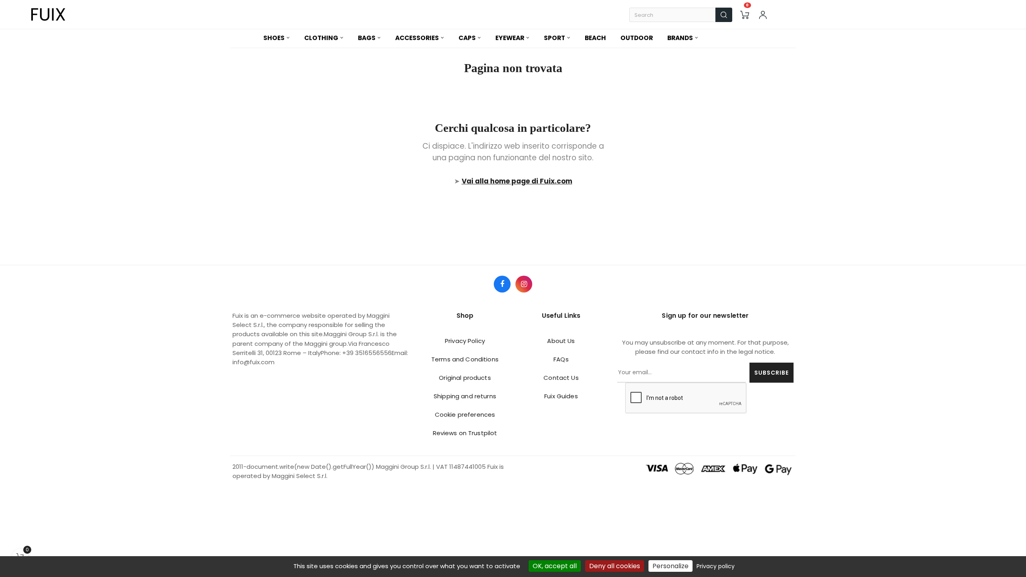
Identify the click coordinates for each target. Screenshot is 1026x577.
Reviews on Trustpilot (465, 433)
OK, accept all (555, 566)
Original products (465, 377)
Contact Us (560, 377)
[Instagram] (523, 284)
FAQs (561, 359)
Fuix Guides (561, 396)
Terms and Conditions (465, 359)
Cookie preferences (465, 414)
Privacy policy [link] (716, 566)
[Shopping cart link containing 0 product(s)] (744, 15)
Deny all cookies (614, 566)
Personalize (670, 566)
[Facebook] (502, 284)
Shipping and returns (465, 396)
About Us (561, 341)
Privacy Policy (465, 341)
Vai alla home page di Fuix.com (517, 181)
